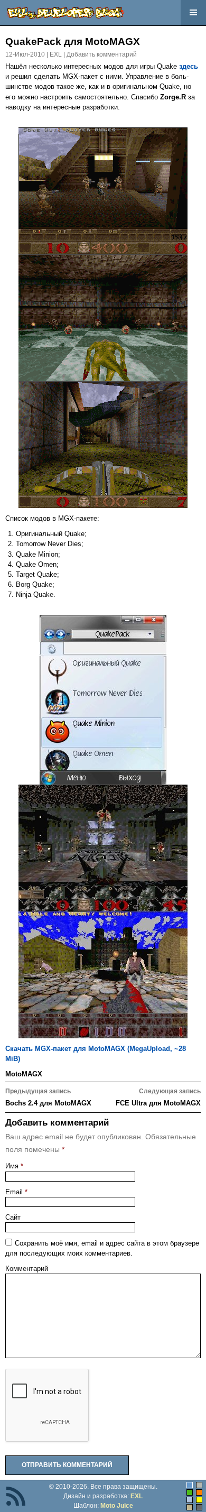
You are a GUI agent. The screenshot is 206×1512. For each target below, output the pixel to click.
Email (16, 1192)
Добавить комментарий (102, 54)
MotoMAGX (23, 1074)
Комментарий (26, 1269)
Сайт (13, 1217)
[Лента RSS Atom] (16, 1496)
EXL (56, 54)
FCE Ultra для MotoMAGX (158, 1097)
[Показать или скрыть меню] (193, 12)
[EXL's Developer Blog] (65, 12)
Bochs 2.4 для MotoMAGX (48, 1097)
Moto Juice (116, 1505)
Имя (14, 1166)
